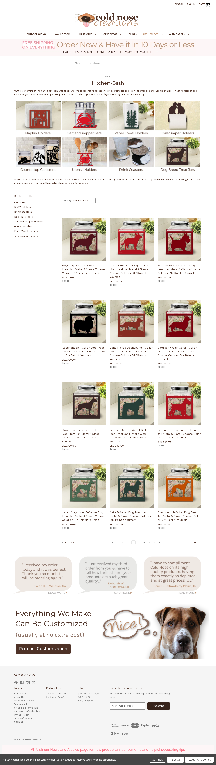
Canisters (19, 202)
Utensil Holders (23, 226)
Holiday (132, 34)
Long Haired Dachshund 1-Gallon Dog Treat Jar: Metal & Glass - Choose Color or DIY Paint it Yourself (131, 353)
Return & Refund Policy (27, 711)
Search (179, 4)
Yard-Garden (177, 34)
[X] (33, 682)
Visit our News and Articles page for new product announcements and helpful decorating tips (110, 750)
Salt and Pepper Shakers (28, 221)
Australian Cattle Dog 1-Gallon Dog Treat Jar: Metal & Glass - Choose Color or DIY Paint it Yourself (129, 271)
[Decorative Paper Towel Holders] (131, 117)
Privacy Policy (21, 714)
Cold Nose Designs (56, 697)
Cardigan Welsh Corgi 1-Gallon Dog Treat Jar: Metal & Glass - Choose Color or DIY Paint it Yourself (177, 353)
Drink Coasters (23, 211)
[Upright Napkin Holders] (38, 117)
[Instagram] (28, 682)
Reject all (175, 759)
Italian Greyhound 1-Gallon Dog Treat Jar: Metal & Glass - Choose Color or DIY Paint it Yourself (83, 516)
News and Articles (24, 700)
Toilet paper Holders (26, 235)
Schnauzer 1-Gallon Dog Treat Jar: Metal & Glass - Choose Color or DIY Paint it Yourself (179, 433)
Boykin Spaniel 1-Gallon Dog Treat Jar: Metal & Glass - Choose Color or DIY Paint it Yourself (83, 269)
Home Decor (110, 34)
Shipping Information (26, 707)
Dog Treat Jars (22, 207)
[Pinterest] (16, 682)
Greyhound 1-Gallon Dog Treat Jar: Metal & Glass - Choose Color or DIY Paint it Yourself (179, 516)
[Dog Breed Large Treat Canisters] (177, 154)
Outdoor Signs (36, 34)
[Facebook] (22, 682)
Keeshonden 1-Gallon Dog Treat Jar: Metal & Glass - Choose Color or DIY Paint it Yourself (83, 351)
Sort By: (68, 200)
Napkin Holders (23, 216)
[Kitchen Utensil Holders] (84, 154)
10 (154, 542)
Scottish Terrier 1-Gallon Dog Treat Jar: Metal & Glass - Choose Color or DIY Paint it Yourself (179, 269)
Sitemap (18, 721)
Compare (83, 233)
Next (196, 542)
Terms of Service (23, 718)
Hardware (86, 34)
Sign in (191, 4)
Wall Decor (62, 34)
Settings (157, 759)
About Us (19, 697)
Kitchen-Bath (151, 34)
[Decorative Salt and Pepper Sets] (84, 117)
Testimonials (21, 704)
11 (159, 542)
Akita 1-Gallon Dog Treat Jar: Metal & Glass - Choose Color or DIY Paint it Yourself (130, 516)
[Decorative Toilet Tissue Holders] (177, 117)
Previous (70, 542)
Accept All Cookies (199, 759)
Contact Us (20, 693)
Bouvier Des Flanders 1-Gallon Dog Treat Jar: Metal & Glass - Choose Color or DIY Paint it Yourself (129, 435)
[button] (108, 47)
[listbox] (84, 200)
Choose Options (84, 239)
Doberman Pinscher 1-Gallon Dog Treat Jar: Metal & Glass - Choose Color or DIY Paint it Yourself (81, 435)
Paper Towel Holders (26, 231)
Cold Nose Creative (56, 693)
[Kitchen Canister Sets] (38, 154)
